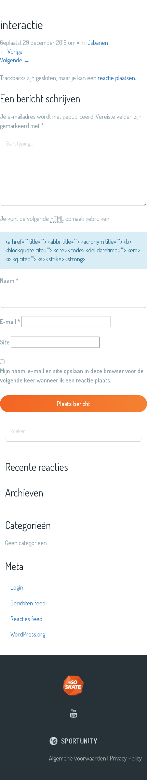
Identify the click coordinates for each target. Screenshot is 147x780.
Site (5, 342)
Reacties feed (26, 618)
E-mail (10, 321)
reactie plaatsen (116, 77)
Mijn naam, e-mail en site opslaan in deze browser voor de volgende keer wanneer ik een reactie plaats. (72, 375)
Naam (9, 280)
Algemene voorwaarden (77, 758)
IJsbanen (97, 42)
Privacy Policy (126, 758)
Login (16, 587)
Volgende (15, 60)
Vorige (11, 51)
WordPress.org (27, 634)
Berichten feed (27, 603)
